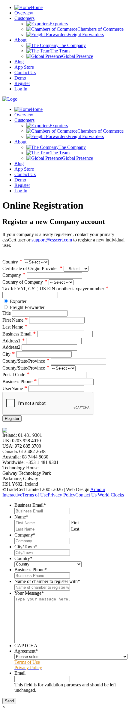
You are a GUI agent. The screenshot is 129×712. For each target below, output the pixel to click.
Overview (23, 12)
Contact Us (25, 72)
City (8, 354)
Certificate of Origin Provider (32, 268)
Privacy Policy (61, 494)
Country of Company (24, 282)
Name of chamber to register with (47, 581)
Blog (19, 61)
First (75, 522)
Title (6, 313)
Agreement (26, 651)
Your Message (29, 593)
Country (12, 261)
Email (20, 673)
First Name (15, 320)
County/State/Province (26, 361)
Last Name (15, 326)
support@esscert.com (52, 239)
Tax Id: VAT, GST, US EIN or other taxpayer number (55, 288)
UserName (14, 388)
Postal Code (16, 374)
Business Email (19, 333)
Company (14, 275)
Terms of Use (35, 494)
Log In (20, 88)
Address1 (13, 340)
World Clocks (110, 494)
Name (21, 516)
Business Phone (19, 381)
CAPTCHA (26, 645)
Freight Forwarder (27, 307)
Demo (20, 77)
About (20, 40)
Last (75, 528)
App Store (24, 67)
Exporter (18, 301)
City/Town (25, 546)
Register (22, 83)
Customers (24, 18)
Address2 (11, 347)
